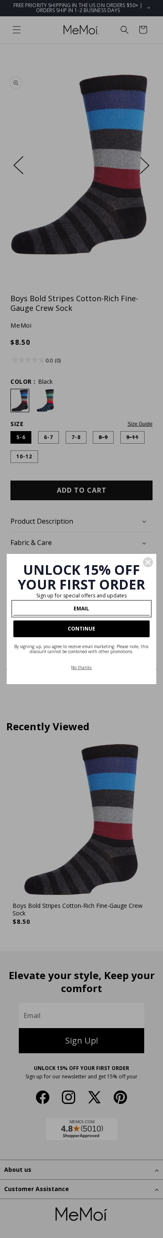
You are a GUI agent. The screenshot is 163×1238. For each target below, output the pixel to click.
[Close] (148, 562)
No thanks (81, 667)
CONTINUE (81, 628)
